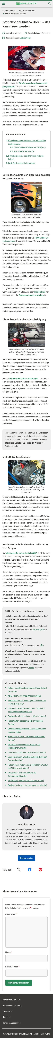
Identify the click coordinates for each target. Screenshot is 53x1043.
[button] (3, 3)
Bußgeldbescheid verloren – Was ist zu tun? (27, 716)
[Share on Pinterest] (40, 870)
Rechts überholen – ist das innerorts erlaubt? (27, 785)
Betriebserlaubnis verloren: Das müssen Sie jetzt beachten (27, 142)
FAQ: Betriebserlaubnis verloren (21, 163)
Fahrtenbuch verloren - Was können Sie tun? (27, 752)
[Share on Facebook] (29, 870)
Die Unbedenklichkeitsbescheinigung (30, 147)
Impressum (7, 1011)
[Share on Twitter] (19, 870)
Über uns (6, 1017)
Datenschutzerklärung (12, 1005)
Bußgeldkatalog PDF (11, 1000)
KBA (42, 645)
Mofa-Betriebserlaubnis (24, 151)
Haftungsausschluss (11, 1023)
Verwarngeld (38, 629)
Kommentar (11, 914)
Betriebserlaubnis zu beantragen (23, 378)
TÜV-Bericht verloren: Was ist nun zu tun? (26, 780)
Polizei (31, 668)
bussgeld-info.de (8, 11)
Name (8, 952)
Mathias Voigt (25, 38)
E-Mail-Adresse (12, 967)
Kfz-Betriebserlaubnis (27, 11)
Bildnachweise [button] (26, 858)
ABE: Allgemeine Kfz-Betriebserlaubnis (24, 696)
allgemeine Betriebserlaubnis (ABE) (21, 553)
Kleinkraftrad (39, 292)
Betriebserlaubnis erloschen (31, 295)
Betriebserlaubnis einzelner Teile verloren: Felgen (26, 157)
